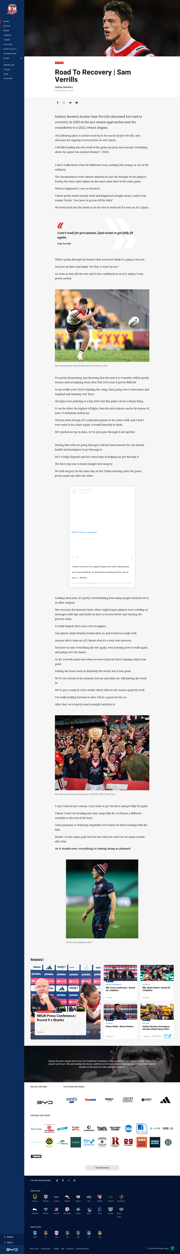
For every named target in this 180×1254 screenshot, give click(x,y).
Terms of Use (34, 1249)
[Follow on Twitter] (69, 1180)
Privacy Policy (46, 1249)
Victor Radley (91, 583)
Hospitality (10, 49)
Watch (7, 26)
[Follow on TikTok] (57, 1180)
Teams (7, 40)
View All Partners (102, 1167)
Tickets (7, 69)
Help (62, 1249)
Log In (10, 1242)
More (6, 58)
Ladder (7, 35)
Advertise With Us (82, 1249)
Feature (59, 63)
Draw (6, 31)
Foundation (10, 54)
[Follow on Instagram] (74, 1180)
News (6, 21)
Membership (9, 65)
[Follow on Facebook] (63, 1180)
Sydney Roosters (64, 87)
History (8, 44)
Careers (56, 1249)
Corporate (8, 78)
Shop (6, 74)
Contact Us (70, 1249)
